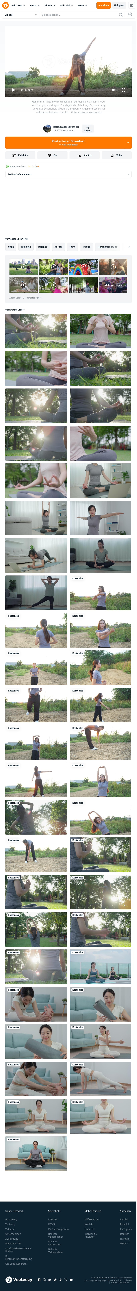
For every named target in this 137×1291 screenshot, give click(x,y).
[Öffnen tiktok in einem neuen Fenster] (60, 1278)
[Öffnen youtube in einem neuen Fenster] (71, 1278)
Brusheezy (11, 1217)
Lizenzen (53, 1217)
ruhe (73, 245)
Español (122, 1222)
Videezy (9, 1227)
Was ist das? (33, 166)
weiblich (26, 245)
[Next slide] (123, 245)
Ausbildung (11, 1237)
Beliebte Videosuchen (55, 1249)
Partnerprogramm (58, 1227)
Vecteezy (10, 1222)
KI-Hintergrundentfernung (18, 1256)
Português (123, 1227)
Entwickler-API (13, 1242)
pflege (86, 245)
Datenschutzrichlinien (118, 1278)
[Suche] (121, 15)
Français (122, 1237)
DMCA (51, 1222)
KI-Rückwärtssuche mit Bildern (18, 1248)
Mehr (81, 5)
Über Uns (90, 1227)
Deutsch (122, 1232)
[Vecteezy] (5, 5)
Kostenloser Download (68, 142)
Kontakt (89, 1222)
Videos (48, 5)
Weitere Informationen (19, 172)
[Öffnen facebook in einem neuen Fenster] (39, 1278)
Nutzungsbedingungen (93, 1278)
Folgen (87, 130)
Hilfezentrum (92, 1217)
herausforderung (107, 245)
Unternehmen (13, 1232)
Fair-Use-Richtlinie (117, 1280)
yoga (11, 245)
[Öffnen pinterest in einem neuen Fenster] (55, 1278)
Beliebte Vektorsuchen (55, 1234)
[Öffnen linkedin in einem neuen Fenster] (49, 1278)
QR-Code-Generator (16, 1262)
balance (42, 245)
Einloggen (119, 5)
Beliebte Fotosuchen (54, 1241)
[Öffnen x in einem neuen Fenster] (65, 1278)
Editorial (65, 5)
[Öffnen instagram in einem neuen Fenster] (44, 1278)
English (122, 1217)
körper (58, 245)
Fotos (33, 5)
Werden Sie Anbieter (91, 1234)
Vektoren (16, 5)
